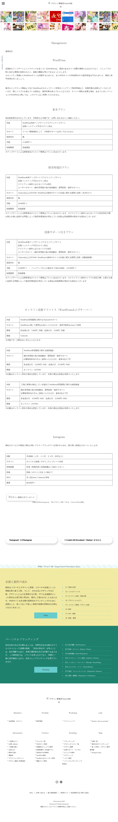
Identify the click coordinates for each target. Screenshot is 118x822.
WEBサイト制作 (41, 744)
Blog (100, 732)
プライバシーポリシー (16, 758)
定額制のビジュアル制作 (44, 747)
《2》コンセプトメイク (72, 591)
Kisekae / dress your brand (100, 721)
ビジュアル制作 (69, 752)
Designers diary (96, 752)
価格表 (11, 755)
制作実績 (39, 721)
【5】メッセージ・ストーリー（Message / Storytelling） (83, 662)
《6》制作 (68, 609)
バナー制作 (68, 758)
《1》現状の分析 (70, 587)
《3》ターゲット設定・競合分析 (75, 596)
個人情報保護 (52, 793)
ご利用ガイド (13, 741)
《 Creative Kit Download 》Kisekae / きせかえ (82, 540)
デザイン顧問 (68, 747)
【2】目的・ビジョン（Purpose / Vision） (78, 649)
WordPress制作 (41, 755)
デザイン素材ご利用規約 (17, 761)
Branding (73, 732)
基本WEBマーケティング (100, 744)
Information (17, 732)
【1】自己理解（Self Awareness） (75, 645)
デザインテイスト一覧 (71, 744)
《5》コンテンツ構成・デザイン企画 (77, 605)
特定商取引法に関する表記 (80, 793)
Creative (45, 732)
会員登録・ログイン (15, 721)
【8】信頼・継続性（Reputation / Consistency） (80, 675)
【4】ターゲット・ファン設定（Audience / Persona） (82, 658)
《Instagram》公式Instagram (20, 540)
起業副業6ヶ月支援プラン (45, 750)
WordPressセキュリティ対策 (45, 758)
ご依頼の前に (13, 747)
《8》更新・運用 (70, 618)
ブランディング (69, 741)
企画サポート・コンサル (72, 750)
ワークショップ (69, 721)
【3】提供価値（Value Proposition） (76, 653)
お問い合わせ (13, 744)
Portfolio (45, 712)
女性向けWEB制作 (42, 752)
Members (17, 712)
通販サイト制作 (41, 761)
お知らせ (12, 750)
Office (31, 793)
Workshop (73, 712)
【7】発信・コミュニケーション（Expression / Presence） (84, 671)
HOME (40, 566)
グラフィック (68, 755)
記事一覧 (95, 741)
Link (100, 712)
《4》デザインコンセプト (73, 600)
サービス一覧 (48, 566)
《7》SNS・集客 (70, 613)
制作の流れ (12, 752)
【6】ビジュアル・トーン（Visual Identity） (79, 667)
